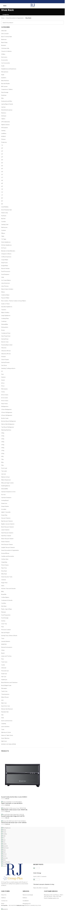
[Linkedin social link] (32, 1)
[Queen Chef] (32, 847)
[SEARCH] (62, 23)
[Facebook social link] (28, 1)
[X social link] (30, 1)
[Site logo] (32, 5)
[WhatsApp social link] (35, 1)
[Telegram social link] (37, 1)
